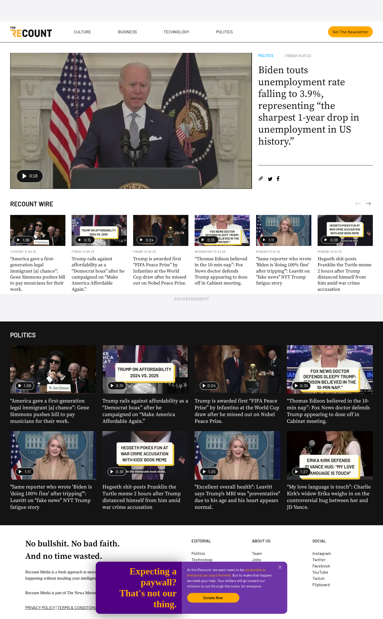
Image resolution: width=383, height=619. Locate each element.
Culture (82, 31)
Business (127, 31)
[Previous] (368, 204)
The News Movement (85, 593)
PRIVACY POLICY (40, 607)
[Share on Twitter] (270, 179)
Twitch (318, 578)
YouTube (320, 572)
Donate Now (213, 598)
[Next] (358, 204)
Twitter (319, 559)
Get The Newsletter (350, 31)
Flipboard (321, 584)
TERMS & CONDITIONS (77, 607)
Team (257, 553)
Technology (176, 31)
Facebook (321, 565)
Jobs (256, 559)
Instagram (321, 553)
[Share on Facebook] (278, 179)
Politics (224, 31)
